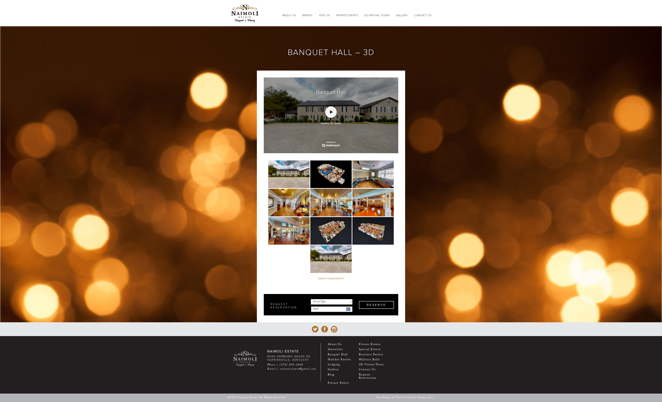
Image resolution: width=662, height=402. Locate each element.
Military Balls (369, 360)
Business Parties (371, 355)
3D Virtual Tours (377, 15)
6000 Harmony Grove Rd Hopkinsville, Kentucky (288, 358)
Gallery (402, 15)
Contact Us (422, 15)
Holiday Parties (339, 360)
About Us (289, 15)
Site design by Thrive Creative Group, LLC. (405, 397)
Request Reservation (368, 377)
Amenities (335, 350)
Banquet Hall (338, 355)
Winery (307, 15)
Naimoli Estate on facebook (324, 329)
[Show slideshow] (331, 279)
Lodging (334, 365)
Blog (331, 375)
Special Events (370, 350)
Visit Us (324, 15)
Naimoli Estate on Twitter (315, 329)
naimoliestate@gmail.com (298, 369)
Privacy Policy (338, 384)
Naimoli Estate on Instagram (334, 329)
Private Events (347, 15)
